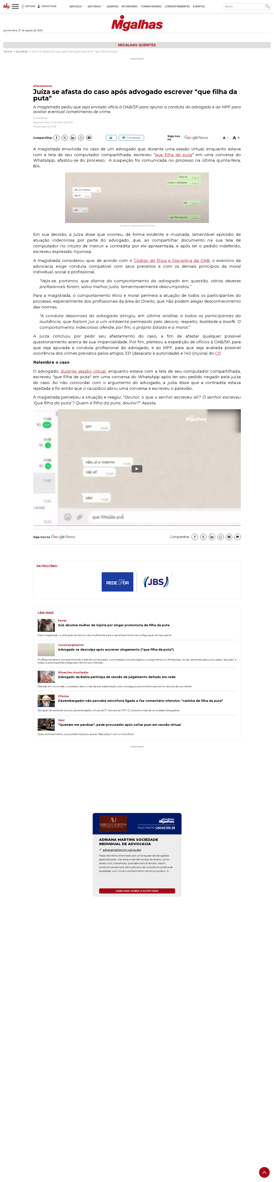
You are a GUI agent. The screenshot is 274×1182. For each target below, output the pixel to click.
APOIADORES (130, 6)
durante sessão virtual (83, 371)
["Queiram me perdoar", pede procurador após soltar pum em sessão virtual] (48, 725)
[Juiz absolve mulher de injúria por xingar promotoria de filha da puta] (48, 626)
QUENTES (112, 6)
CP (217, 353)
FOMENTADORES (151, 6)
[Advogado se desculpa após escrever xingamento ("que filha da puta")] (48, 650)
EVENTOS (199, 6)
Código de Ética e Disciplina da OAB (172, 260)
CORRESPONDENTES (177, 6)
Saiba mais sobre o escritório (137, 890)
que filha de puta (173, 154)
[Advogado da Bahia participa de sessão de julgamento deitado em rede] (48, 677)
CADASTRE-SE (165, 827)
